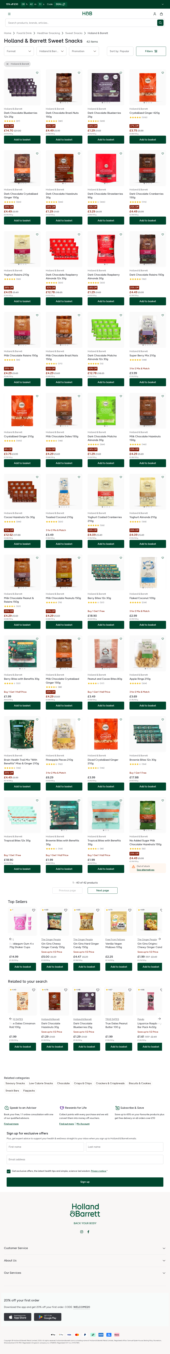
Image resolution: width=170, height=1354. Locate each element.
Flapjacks (29, 1090)
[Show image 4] (67, 102)
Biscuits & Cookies (140, 1083)
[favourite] (33, 910)
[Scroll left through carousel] (10, 939)
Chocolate (63, 1083)
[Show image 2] (63, 102)
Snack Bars (12, 1090)
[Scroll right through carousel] (159, 939)
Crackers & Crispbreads (110, 1083)
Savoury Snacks (15, 1083)
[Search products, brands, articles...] (161, 23)
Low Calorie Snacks (41, 1083)
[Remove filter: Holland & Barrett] (7, 64)
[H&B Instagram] (82, 1232)
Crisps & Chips (83, 1083)
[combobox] (81, 23)
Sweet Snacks (73, 33)
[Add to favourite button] (37, 72)
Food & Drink (24, 33)
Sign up (85, 1181)
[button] (19, 51)
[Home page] (87, 13)
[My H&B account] (154, 14)
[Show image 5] (152, 345)
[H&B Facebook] (88, 1232)
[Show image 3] (65, 102)
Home (7, 33)
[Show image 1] (60, 102)
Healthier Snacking (48, 33)
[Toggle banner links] (162, 4)
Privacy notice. (98, 1171)
